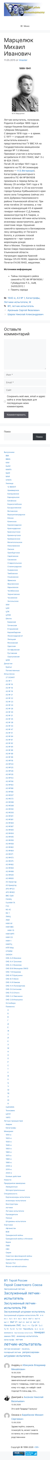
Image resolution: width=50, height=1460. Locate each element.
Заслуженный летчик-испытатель (22, 1295)
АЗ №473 (9, 857)
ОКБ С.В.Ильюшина (14, 1000)
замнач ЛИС (9, 1336)
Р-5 (29, 1325)
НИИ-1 (8, 941)
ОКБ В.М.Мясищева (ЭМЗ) (17, 968)
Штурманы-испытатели (16, 1221)
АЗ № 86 (9, 750)
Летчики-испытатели (16, 302)
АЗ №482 (10, 864)
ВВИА (8, 459)
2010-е (9, 1169)
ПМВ (8, 1246)
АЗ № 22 (9, 698)
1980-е (9, 1159)
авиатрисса (8, 1333)
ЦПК (7, 611)
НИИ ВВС (10, 927)
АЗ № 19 (9, 691)
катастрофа (9, 1340)
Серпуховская (13, 657)
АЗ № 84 (9, 747)
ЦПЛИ (8, 615)
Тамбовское (12, 573)
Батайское (11, 501)
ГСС (7, 906)
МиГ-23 (22, 1322)
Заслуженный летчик (14, 1289)
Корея (8, 1242)
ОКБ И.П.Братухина (14, 975)
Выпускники (9, 452)
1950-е (9, 1149)
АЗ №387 (9, 826)
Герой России (18, 1280)
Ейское (10, 518)
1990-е (9, 1162)
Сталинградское (14, 566)
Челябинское (13, 591)
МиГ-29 (36, 1322)
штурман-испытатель (17, 1355)
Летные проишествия (13, 1121)
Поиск (7, 431)
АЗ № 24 (9, 705)
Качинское (12, 521)
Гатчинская (12, 625)
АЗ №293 (10, 812)
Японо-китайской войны (16, 1266)
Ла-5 (10, 1319)
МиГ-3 (30, 1319)
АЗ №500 (10, 875)
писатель (26, 1349)
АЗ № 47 (9, 729)
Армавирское (13, 490)
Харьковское (12, 587)
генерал (39, 1332)
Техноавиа (10, 1110)
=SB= (36, 1447)
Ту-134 (19, 1329)
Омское (10, 549)
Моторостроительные (15, 1190)
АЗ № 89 (9, 754)
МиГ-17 (6, 1322)
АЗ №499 (10, 871)
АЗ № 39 (9, 722)
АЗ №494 (10, 868)
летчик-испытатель (23, 306)
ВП (9, 306)
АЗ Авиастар (11, 882)
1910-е (8, 1135)
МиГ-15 (37, 1319)
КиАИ (8, 466)
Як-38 (41, 1329)
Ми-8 (25, 1319)
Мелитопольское (14, 542)
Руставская (12, 653)
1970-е (8, 1155)
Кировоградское (14, 525)
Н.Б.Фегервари (25, 170)
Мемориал (8, 1131)
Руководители (12, 1214)
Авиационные (12, 1187)
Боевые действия (13, 1176)
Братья (9, 667)
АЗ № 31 (9, 715)
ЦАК (7, 608)
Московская (12, 643)
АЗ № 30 (9, 712)
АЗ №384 (10, 823)
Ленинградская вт (15, 636)
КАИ (7, 462)
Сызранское (12, 570)
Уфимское (11, 580)
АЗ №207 (9, 795)
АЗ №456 (10, 840)
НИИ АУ (9, 923)
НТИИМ (9, 951)
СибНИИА (10, 1107)
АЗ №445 (10, 837)
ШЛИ (8, 660)
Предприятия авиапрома (14, 1183)
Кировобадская (14, 632)
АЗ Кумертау (11, 885)
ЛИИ (8, 920)
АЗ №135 (9, 774)
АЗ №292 (10, 809)
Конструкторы (12, 1204)
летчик (19, 1339)
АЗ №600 (10, 878)
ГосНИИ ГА (10, 903)
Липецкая (11, 639)
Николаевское (13, 546)
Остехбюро (11, 1003)
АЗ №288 (10, 802)
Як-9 (36, 1329)
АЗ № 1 (21, 298)
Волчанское (12, 511)
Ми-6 (20, 1319)
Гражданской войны (14, 1235)
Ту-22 (12, 1329)
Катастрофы (33, 298)
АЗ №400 (10, 830)
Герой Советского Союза (23, 1285)
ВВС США (10, 896)
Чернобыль (28, 1329)
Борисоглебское (14, 504)
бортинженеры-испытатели (18, 1197)
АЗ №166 (9, 788)
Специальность (10, 1194)
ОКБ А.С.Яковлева (13, 965)
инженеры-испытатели (16, 1200)
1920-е (9, 1138)
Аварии (9, 1124)
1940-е (11, 298)
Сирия (8, 1252)
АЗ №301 (9, 816)
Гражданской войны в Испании (19, 1239)
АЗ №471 (9, 854)
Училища (9, 483)
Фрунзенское (13, 584)
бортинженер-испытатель (23, 1333)
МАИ (8, 476)
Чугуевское (12, 598)
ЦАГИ (8, 1114)
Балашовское (13, 494)
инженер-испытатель (27, 1336)
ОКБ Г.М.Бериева (13, 972)
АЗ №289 (10, 805)
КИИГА (8, 469)
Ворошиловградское (16, 514)
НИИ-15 (10, 930)
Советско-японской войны (17, 1259)
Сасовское (12, 559)
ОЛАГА (8, 480)
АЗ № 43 (9, 726)
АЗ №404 (10, 833)
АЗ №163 (9, 785)
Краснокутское (13, 532)
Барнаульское (13, 497)
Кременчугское (14, 535)
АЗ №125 (9, 767)
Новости (7, 1180)
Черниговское (13, 594)
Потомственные (13, 670)
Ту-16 (6, 1329)
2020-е (9, 1173)
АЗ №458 (10, 844)
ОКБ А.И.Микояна (13, 958)
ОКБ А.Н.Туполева (13, 961)
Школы (9, 618)
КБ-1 (8, 913)
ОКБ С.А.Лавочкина (14, 996)
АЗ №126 (9, 771)
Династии (8, 663)
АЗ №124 (9, 764)
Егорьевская (12, 629)
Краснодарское (14, 528)
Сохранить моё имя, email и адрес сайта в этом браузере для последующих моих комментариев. (26, 401)
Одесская (11, 646)
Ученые (9, 1218)
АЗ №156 (9, 781)
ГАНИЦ (9, 899)
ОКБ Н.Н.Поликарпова (15, 986)
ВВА (7, 456)
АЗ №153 (9, 778)
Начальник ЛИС (12, 1325)
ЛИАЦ (8, 916)
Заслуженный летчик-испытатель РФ (20, 1305)
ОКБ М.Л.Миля (12, 979)
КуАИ (8, 473)
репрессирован (30, 1352)
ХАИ (7, 605)
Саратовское (12, 556)
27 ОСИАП (10, 677)
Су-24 (34, 1325)
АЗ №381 (9, 819)
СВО (7, 1249)
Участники (8, 1225)
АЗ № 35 (9, 719)
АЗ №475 (9, 861)
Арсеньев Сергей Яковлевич (24, 310)
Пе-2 (24, 1325)
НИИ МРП (10, 934)
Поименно (10, 1006)
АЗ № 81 (9, 740)
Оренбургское (13, 553)
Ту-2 (40, 1325)
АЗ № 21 (9, 695)
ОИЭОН (9, 954)
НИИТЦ (9, 944)
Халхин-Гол (11, 1263)
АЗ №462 (10, 847)
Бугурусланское (14, 508)
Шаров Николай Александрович (25, 314)
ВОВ (7, 1232)
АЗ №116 (9, 760)
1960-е (9, 1152)
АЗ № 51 (9, 733)
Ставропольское (14, 563)
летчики (9, 1207)
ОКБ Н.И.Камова (13, 982)
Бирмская (11, 622)
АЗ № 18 (9, 688)
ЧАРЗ (8, 1117)
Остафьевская (13, 650)
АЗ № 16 (9, 684)
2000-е (9, 1166)
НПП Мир (10, 948)
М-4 (15, 1319)
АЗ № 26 (9, 708)
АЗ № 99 (9, 757)
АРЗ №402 (10, 892)
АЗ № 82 (9, 743)
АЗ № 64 (9, 736)
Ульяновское (13, 577)
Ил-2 (6, 1319)
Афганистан (11, 1228)
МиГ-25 (29, 1322)
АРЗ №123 (10, 889)
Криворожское (13, 539)
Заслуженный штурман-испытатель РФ (21, 1315)
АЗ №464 (10, 851)
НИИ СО (9, 937)
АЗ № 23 (9, 702)
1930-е (9, 1142)
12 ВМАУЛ (11, 487)
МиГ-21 (13, 1322)
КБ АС (8, 909)
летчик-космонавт (12, 1349)
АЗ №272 (9, 799)
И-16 (41, 1315)
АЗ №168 (9, 792)
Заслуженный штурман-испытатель (24, 1311)
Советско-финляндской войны (19, 1256)
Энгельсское (13, 601)
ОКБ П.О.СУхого (12, 993)
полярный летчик (12, 1352)
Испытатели (9, 674)
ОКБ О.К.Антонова (13, 989)
